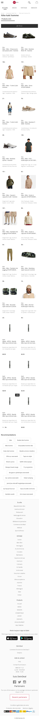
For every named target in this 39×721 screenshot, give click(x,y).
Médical (19, 528)
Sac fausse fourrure (9, 489)
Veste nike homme (8, 451)
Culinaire (19, 564)
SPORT (19, 616)
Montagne (19, 546)
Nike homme (9, 446)
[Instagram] (24, 682)
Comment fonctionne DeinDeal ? (19, 650)
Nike (10, 440)
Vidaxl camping (28, 478)
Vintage (24, 8)
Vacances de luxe (19, 558)
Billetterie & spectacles (19, 521)
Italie (19, 592)
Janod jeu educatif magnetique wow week (19, 483)
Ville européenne (19, 579)
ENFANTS (19, 619)
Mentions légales (28, 708)
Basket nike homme (23, 440)
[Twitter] (19, 682)
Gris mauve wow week (26, 494)
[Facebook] (14, 682)
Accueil (5, 8)
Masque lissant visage (12, 467)
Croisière (19, 552)
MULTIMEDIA (19, 625)
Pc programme (28, 467)
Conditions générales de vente (19, 705)
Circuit (19, 576)
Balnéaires (19, 555)
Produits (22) (6, 19)
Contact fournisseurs (19, 665)
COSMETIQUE (19, 613)
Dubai (19, 595)
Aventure (19, 561)
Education (19, 518)
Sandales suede (9, 494)
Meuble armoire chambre (27, 451)
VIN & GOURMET (20, 622)
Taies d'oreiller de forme (27, 489)
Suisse (19, 540)
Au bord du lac (19, 549)
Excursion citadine (19, 573)
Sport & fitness (19, 531)
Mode (14, 8)
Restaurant (19, 512)
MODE (19, 607)
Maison (34, 8)
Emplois (19, 653)
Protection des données (13, 708)
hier (22, 692)
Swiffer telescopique (26, 462)
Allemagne (19, 589)
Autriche (19, 583)
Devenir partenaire (19, 697)
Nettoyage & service (19, 515)
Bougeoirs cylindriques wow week (19, 472)
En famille (19, 567)
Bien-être (19, 543)
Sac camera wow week (11, 478)
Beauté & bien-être (19, 506)
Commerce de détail (20, 524)
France (19, 586)
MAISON (19, 610)
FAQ (19, 662)
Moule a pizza (10, 462)
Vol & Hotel (19, 570)
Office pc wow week (12, 456)
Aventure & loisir (20, 509)
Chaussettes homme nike (25, 446)
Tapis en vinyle (27, 456)
